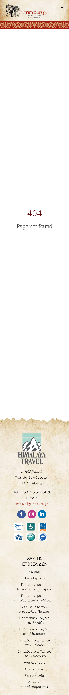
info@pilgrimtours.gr (31, 503)
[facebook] (21, 514)
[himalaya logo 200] (32, 435)
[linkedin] (42, 514)
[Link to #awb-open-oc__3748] (61, 6)
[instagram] (32, 514)
